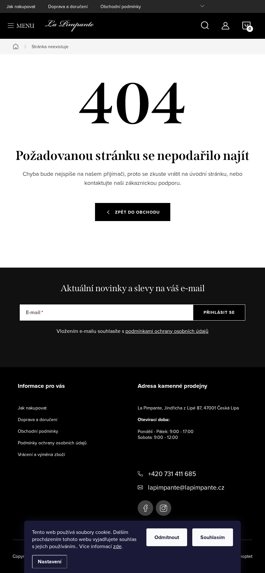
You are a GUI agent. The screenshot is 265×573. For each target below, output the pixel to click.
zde (117, 546)
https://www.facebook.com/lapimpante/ (145, 508)
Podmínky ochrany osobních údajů (52, 443)
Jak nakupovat (20, 6)
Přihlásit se (219, 312)
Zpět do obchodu (137, 212)
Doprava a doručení (68, 6)
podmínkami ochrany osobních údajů (166, 330)
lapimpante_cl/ (163, 508)
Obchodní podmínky (121, 6)
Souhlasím (212, 537)
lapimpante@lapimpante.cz (186, 487)
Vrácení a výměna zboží (41, 454)
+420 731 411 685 (172, 473)
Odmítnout (166, 537)
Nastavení (49, 561)
